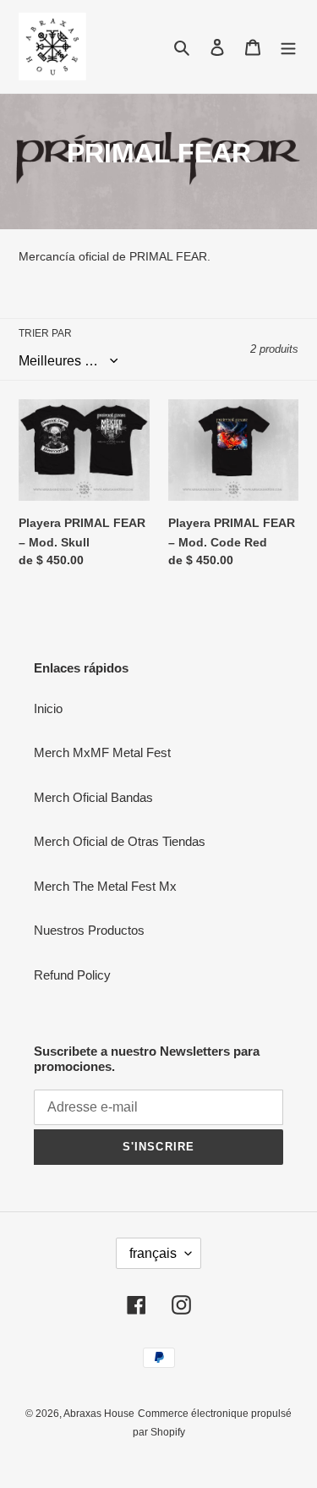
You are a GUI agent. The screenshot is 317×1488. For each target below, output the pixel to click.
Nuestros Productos (89, 930)
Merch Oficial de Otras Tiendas (119, 841)
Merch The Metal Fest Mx (105, 886)
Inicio (48, 708)
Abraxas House (98, 1413)
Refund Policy (72, 975)
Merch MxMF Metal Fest (102, 752)
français (153, 1253)
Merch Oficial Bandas (93, 797)
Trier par (45, 333)
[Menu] (288, 47)
